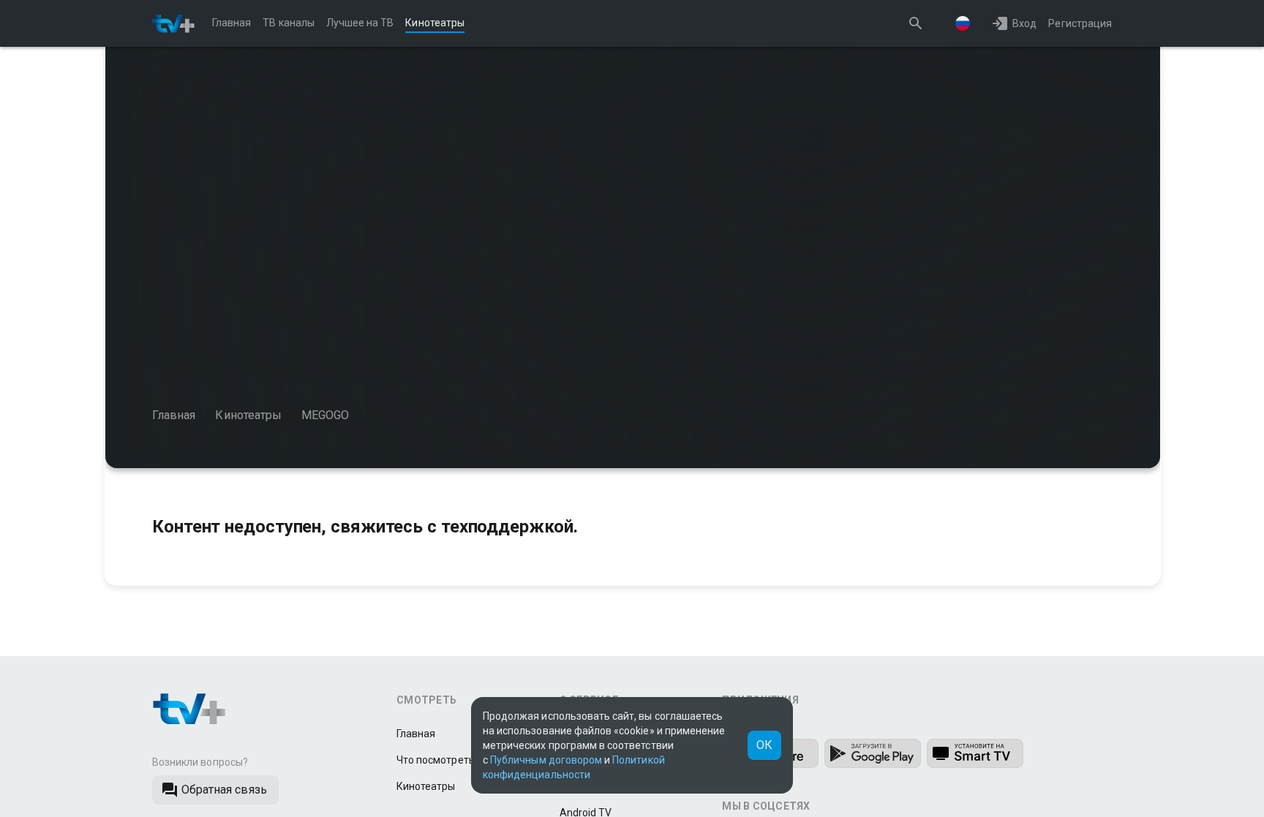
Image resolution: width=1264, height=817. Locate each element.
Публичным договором (546, 760)
